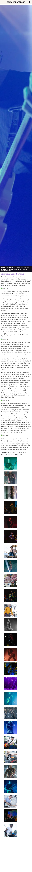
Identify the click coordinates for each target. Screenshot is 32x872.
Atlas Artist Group (16, 2)
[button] (2, 2)
